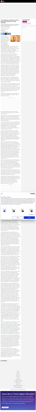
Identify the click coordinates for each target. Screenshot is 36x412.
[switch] (13, 211)
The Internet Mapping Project (15, 328)
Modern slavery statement (18, 385)
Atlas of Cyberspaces (4, 328)
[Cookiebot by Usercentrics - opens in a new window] (31, 193)
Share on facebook (8, 34)
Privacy (18, 377)
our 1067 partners (7, 198)
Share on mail (10, 34)
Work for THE (18, 376)
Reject (18, 217)
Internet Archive (5, 286)
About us (18, 374)
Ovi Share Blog (13, 243)
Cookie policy (18, 379)
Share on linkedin (4, 34)
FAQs (18, 371)
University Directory (18, 387)
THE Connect (18, 382)
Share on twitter (6, 34)
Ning (18, 176)
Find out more (5, 407)
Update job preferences (26, 23)
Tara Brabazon (3, 30)
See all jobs (24, 21)
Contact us (18, 372)
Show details (31, 214)
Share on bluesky (2, 34)
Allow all (29, 217)
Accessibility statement (18, 380)
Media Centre (18, 384)
